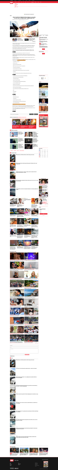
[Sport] (29, 0)
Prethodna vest (14, 41)
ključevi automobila (22, 150)
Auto (11, 15)
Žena (18, 464)
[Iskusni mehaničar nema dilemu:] (12, 380)
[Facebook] (42, 459)
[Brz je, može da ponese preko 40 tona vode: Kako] (43, 85)
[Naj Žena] (23, 0)
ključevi (18, 150)
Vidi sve (43, 53)
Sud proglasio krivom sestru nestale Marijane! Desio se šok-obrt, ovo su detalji (43, 112)
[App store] (36, 114)
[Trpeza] (26, 0)
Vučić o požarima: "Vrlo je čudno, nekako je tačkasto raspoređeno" (43, 37)
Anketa (40, 207)
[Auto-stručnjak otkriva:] (12, 415)
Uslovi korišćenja (37, 465)
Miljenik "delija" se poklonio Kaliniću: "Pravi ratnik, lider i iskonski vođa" (43, 39)
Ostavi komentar (27, 354)
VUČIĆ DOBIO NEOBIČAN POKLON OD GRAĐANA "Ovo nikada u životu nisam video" (35, 145)
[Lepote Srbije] (20, 0)
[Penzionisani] (33, 0)
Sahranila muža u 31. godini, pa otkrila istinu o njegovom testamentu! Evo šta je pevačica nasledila (43, 41)
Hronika (11, 464)
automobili (15, 150)
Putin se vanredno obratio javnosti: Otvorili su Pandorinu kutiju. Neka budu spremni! (14, 454)
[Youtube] (46, 459)
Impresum (36, 464)
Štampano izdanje (41, 115)
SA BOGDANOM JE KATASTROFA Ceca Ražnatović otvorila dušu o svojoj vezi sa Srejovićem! (20, 39)
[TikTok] (45, 459)
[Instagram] (43, 459)
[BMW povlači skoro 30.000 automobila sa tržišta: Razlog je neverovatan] (12, 363)
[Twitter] (47, 459)
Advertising (36, 463)
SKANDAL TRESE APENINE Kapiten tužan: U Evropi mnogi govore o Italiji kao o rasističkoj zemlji (32, 39)
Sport (10, 465)
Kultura (16, 5)
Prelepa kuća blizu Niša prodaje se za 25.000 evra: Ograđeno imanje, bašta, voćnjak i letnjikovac (24, 454)
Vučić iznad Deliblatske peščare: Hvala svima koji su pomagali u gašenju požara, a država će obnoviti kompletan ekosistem (43, 46)
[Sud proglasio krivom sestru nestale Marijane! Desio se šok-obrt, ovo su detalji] (43, 108)
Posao (36, 466)
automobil (12, 150)
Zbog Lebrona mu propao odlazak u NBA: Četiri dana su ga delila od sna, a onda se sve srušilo (43, 454)
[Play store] (31, 114)
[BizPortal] (15, 0)
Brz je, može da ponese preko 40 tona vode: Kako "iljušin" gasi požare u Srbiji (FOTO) (43, 89)
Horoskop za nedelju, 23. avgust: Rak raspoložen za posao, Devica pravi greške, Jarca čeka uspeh (33, 454)
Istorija (16, 3)
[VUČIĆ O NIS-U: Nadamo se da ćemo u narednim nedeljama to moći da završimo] (14, 134)
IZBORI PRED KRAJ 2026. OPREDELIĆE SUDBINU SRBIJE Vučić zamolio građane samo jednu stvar (21, 140)
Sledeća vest (33, 41)
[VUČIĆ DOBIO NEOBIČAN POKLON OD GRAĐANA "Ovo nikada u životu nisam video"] (28, 146)
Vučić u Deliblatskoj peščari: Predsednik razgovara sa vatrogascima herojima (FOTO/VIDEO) (43, 44)
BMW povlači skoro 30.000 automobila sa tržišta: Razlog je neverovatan (25, 154)
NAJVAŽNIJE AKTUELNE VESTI (22, 117)
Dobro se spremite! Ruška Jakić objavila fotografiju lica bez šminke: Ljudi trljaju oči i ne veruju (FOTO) (43, 105)
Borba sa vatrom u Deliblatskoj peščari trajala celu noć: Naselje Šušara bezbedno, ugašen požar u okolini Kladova (43, 97)
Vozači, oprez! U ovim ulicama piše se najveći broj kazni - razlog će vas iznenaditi (26, 368)
